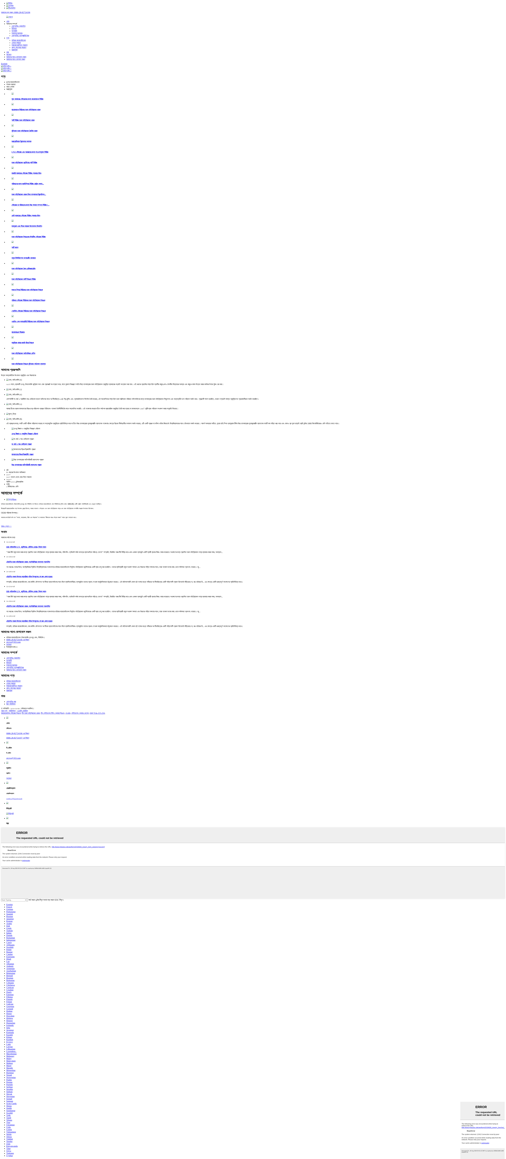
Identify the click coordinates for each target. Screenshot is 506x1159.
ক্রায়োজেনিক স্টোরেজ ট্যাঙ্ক (11, 713)
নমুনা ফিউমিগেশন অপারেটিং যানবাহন (24, 258)
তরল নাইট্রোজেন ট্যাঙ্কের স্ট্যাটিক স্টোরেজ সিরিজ (29, 237)
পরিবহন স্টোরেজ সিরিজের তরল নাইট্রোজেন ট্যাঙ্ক (28, 300)
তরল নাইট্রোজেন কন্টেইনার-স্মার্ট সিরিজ (24, 162)
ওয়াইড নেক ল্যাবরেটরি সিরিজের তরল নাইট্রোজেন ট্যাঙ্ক (31, 321)
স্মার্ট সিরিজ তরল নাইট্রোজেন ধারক (23, 120)
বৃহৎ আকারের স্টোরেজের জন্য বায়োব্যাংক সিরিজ (27, 99)
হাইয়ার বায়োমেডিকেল (19, 40)
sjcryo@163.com (13, 642)
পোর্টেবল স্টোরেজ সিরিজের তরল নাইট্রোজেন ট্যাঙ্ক (29, 311)
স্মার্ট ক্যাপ (15, 247)
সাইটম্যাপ (12, 711)
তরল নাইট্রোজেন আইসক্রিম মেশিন (23, 353)
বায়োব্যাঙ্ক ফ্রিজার (18, 332)
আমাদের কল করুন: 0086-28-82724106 (15, 12)
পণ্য (7, 38)
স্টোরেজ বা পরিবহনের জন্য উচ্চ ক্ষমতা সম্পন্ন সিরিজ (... (30, 205)
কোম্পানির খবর (11, 701)
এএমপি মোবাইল (22, 711)
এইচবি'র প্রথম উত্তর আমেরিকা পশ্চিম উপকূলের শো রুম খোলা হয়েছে (29, 576)
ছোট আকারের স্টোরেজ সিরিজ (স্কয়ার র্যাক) (26, 215)
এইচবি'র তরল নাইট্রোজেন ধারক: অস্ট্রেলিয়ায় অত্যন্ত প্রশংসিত (28, 562)
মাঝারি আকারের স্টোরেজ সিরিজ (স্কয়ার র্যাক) (26, 173)
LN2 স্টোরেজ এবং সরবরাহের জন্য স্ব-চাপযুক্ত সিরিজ (30, 152)
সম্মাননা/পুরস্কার (17, 33)
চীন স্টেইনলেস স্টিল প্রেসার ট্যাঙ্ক (52, 713)
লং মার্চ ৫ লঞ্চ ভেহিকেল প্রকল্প (22, 444)
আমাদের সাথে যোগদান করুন (15, 59)
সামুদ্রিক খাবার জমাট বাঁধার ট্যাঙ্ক (23, 343)
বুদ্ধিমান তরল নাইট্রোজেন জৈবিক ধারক (24, 131)
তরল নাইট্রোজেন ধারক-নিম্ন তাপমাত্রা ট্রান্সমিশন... (29, 194)
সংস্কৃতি (14, 31)
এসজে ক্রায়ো (16, 43)
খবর (7, 52)
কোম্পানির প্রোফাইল (18, 26)
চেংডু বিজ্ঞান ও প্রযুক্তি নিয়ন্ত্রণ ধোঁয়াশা (25, 434)
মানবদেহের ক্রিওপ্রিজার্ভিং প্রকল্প (22, 454)
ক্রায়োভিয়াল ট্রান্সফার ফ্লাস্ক (21, 141)
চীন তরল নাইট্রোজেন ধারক (31, 713)
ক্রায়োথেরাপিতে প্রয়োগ (20, 45)
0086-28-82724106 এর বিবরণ (17, 640)
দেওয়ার (67, 713)
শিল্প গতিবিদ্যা (10, 704)
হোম (7, 21)
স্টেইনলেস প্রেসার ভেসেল (80, 713)
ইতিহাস (14, 28)
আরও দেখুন (6, 526)
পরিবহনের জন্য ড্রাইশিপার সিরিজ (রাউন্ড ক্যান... (28, 184)
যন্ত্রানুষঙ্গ (15, 50)
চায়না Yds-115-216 (97, 713)
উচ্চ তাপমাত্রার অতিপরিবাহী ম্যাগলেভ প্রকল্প (27, 465)
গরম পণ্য (4, 711)
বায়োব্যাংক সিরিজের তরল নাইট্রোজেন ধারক (26, 110)
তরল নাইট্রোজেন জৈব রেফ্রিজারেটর (23, 268)
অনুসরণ (8, 644)
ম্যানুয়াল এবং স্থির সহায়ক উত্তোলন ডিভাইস (27, 226)
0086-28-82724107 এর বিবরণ (17, 738)
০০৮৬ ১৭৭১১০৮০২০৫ (14, 798)
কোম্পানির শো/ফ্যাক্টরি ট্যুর (20, 35)
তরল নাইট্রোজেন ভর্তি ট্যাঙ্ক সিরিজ (24, 279)
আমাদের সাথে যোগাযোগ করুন (16, 57)
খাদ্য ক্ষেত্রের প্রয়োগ (19, 47)
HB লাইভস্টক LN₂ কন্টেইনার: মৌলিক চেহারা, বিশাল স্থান (26, 547)
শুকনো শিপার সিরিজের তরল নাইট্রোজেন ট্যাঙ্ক (27, 290)
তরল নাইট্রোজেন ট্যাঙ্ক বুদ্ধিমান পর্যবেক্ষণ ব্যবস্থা (29, 364)
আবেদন (8, 54)
